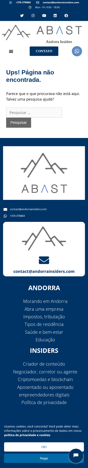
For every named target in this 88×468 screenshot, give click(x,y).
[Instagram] (32, 15)
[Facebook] (66, 15)
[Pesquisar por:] (34, 112)
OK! (44, 447)
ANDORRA (44, 287)
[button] (11, 51)
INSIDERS (44, 350)
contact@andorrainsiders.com (44, 271)
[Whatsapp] (77, 51)
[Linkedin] (55, 15)
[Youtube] (44, 15)
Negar (44, 458)
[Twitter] (21, 15)
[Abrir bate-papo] (76, 456)
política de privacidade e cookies (27, 435)
